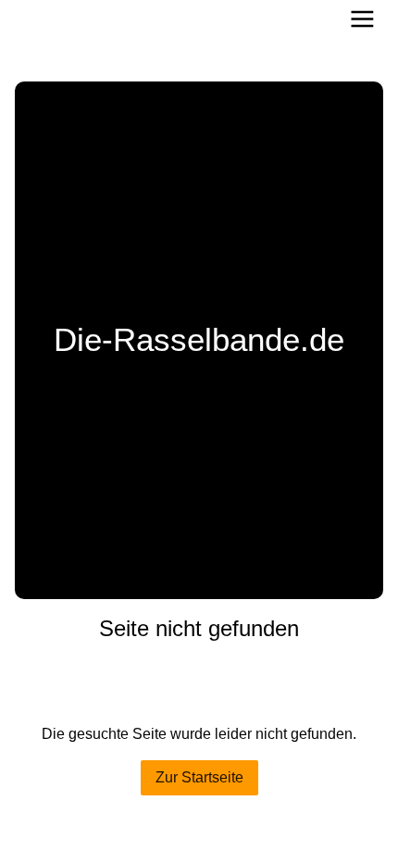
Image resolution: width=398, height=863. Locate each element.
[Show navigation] (362, 19)
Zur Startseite (199, 777)
